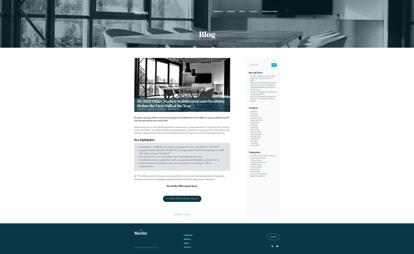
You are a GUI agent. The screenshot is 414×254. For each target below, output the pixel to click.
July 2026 (253, 111)
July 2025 (253, 125)
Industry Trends (157, 109)
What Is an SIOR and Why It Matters (263, 83)
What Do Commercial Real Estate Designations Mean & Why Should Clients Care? (262, 87)
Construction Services (258, 162)
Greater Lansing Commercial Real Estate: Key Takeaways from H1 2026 (262, 78)
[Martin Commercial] (141, 11)
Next (187, 214)
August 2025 (255, 123)
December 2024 (256, 134)
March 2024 (254, 145)
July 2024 (253, 141)
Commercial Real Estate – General (262, 156)
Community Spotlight (258, 158)
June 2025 (254, 127)
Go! (274, 65)
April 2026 (254, 116)
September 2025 (256, 120)
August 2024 (255, 138)
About (242, 12)
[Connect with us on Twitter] (277, 246)
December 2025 (256, 118)
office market (158, 118)
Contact (254, 12)
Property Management (258, 174)
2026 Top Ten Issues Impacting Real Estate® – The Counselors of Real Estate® (263, 99)
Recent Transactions (257, 176)
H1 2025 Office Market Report (182, 199)
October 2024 (255, 136)
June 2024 (254, 143)
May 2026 (254, 113)
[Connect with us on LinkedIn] (272, 246)
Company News (256, 160)
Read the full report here (182, 186)
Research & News (270, 12)
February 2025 (255, 132)
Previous (179, 214)
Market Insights (167, 109)
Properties (218, 12)
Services (231, 12)
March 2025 (254, 129)
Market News (176, 109)
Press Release (255, 171)
